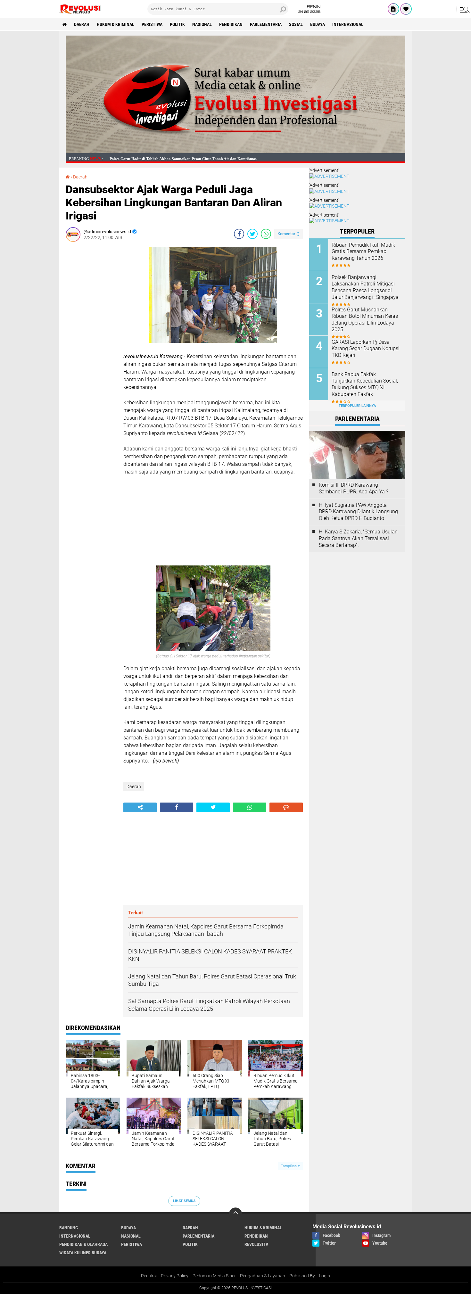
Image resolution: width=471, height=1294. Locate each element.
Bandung (68, 1227)
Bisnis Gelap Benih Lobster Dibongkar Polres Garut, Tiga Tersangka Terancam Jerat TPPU (185, 159)
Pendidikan (231, 24)
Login (324, 1275)
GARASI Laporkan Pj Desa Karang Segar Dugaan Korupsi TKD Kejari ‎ (366, 349)
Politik (177, 24)
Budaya (317, 24)
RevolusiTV (256, 1244)
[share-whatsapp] (266, 234)
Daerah (81, 24)
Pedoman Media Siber (214, 1275)
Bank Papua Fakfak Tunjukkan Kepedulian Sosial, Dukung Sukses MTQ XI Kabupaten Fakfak (365, 384)
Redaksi (149, 1275)
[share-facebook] (239, 234)
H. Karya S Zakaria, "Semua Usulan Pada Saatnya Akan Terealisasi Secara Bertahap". (358, 538)
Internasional (347, 24)
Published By (302, 1275)
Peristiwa (152, 24)
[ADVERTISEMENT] (235, 151)
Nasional (202, 24)
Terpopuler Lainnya (357, 406)
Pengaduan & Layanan (262, 1275)
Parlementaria (266, 24)
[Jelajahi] (463, 9)
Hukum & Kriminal (115, 24)
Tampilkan (289, 1166)
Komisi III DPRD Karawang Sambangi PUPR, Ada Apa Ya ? (353, 488)
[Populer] (406, 9)
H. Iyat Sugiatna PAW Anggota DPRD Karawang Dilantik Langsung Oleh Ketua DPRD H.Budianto (358, 512)
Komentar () (288, 233)
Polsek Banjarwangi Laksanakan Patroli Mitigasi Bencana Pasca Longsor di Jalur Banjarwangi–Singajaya (365, 287)
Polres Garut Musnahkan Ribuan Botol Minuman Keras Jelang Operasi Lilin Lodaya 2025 (365, 320)
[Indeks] (393, 9)
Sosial (296, 24)
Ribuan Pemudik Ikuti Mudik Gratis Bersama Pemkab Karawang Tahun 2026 (363, 251)
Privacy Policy (174, 1275)
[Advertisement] (91, 343)
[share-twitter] (252, 234)
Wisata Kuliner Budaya (82, 1252)
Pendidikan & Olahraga (83, 1244)
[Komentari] (286, 807)
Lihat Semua (184, 1201)
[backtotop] (235, 1213)
